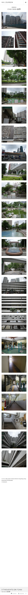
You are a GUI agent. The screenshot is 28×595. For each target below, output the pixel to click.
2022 (7, 478)
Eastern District (14, 478)
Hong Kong (20, 478)
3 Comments (4, 481)
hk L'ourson (7, 2)
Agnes (9, 478)
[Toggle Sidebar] (25, 2)
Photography (10, 480)
